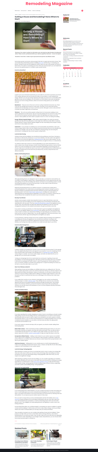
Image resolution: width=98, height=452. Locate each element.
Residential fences (39, 139)
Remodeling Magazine (49, 3)
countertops (36, 210)
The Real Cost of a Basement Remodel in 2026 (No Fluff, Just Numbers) (75, 19)
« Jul (64, 80)
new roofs (41, 63)
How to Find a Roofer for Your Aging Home (71, 52)
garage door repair (48, 252)
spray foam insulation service (41, 361)
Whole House (17, 10)
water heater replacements (35, 192)
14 (75, 73)
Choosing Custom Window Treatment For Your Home (21, 441)
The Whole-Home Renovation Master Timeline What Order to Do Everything (72, 54)
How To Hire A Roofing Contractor (36, 441)
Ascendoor (57, 450)
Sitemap (46, 450)
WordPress (66, 450)
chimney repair (31, 281)
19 (69, 75)
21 (75, 75)
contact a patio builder (34, 333)
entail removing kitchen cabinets (42, 203)
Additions (29, 10)
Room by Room (24, 10)
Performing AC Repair (51, 441)
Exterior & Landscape (36, 10)
